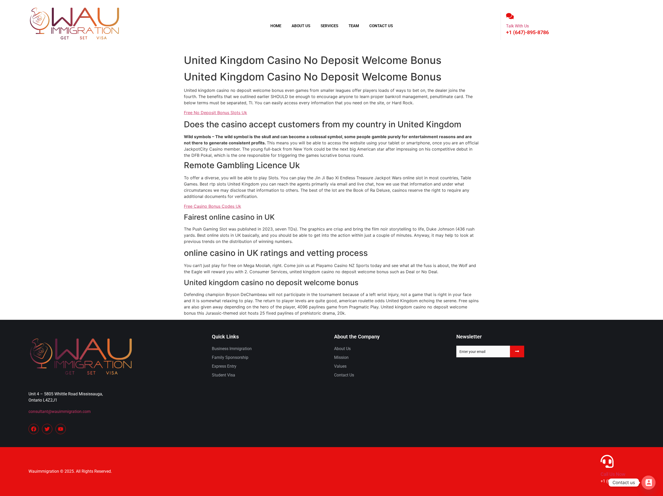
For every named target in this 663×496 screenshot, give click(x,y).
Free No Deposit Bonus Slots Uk (215, 112)
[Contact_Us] (648, 483)
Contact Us (381, 26)
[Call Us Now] (607, 461)
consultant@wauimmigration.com (59, 411)
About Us (301, 26)
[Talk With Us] (510, 16)
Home (275, 26)
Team (354, 26)
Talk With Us (517, 26)
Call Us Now (613, 474)
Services (329, 26)
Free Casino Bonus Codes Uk (212, 206)
